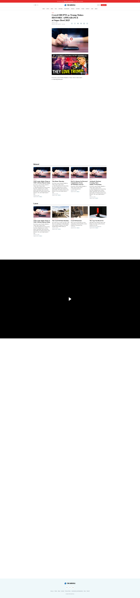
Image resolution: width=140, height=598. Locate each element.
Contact (87, 8)
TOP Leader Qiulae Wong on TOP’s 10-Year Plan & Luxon (41, 182)
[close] (139, 1)
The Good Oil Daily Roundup (60, 221)
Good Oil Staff (55, 22)
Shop (92, 8)
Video (53, 12)
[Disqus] (70, 111)
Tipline (82, 8)
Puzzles (72, 8)
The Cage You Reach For (97, 221)
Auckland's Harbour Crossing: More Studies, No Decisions (95, 182)
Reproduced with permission (95, 226)
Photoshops (66, 8)
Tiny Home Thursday (58, 181)
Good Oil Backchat (76, 221)
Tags (56, 8)
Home (43, 8)
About (96, 8)
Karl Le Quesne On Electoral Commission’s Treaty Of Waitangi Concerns (79, 182)
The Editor (73, 226)
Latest (47, 8)
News (52, 8)
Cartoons (60, 8)
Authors (78, 8)
